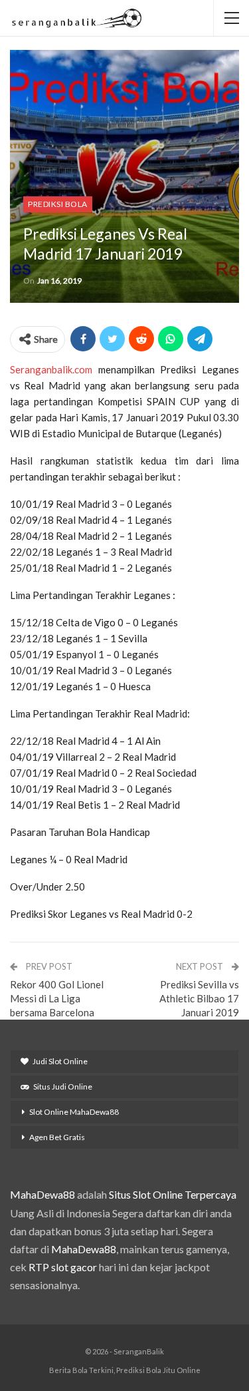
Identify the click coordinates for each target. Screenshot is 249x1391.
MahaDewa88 (42, 1194)
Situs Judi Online (62, 1087)
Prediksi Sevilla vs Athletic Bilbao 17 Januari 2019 (199, 998)
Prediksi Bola (58, 204)
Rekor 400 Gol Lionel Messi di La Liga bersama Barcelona (57, 998)
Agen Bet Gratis (57, 1137)
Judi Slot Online (60, 1061)
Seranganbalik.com (51, 369)
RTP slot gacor (63, 1267)
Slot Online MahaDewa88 (74, 1112)
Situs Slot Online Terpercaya (172, 1194)
